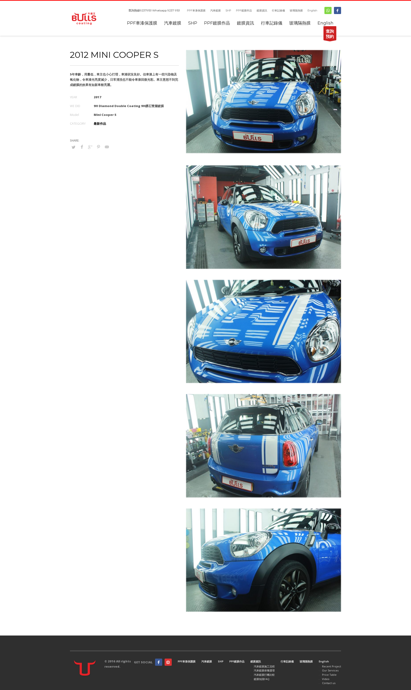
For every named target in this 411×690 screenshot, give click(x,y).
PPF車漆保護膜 (196, 10)
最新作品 (100, 123)
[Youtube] (168, 662)
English (312, 10)
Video (325, 679)
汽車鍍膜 (215, 10)
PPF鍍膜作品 (244, 10)
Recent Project (331, 666)
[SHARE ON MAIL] (106, 146)
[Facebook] (337, 10)
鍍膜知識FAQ (261, 679)
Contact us (328, 683)
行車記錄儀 (278, 10)
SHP (228, 10)
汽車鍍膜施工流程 (264, 666)
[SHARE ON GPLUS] (90, 146)
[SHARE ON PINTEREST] (98, 146)
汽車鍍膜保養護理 (264, 670)
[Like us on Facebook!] (158, 662)
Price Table (329, 674)
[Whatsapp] (328, 10)
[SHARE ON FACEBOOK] (81, 146)
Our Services (330, 670)
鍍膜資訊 (262, 10)
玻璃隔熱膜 (296, 10)
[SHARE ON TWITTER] (73, 147)
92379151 (146, 10)
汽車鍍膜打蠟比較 (264, 674)
